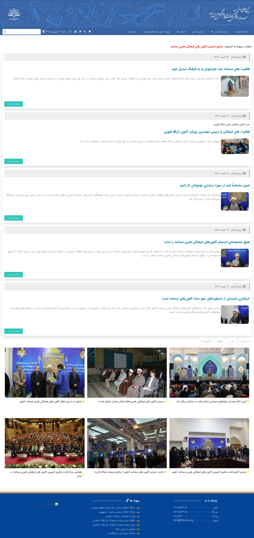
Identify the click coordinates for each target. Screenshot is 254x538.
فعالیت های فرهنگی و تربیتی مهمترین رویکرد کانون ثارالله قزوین (207, 131)
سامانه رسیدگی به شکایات (121, 533)
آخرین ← (206, 341)
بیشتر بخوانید (14, 104)
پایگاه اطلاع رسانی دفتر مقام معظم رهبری (113, 508)
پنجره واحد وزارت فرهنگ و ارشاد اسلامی (114, 525)
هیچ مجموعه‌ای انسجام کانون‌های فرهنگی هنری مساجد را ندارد (207, 242)
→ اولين (244, 341)
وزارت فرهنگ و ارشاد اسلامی (120, 516)
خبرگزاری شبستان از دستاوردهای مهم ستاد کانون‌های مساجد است (206, 298)
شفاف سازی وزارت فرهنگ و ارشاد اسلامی (113, 520)
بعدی (220, 341)
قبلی (231, 341)
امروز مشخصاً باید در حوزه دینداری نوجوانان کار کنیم (215, 185)
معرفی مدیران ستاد (125, 529)
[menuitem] (241, 32)
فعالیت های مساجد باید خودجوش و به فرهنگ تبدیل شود (211, 69)
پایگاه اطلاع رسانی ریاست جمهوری (117, 512)
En (70, 32)
